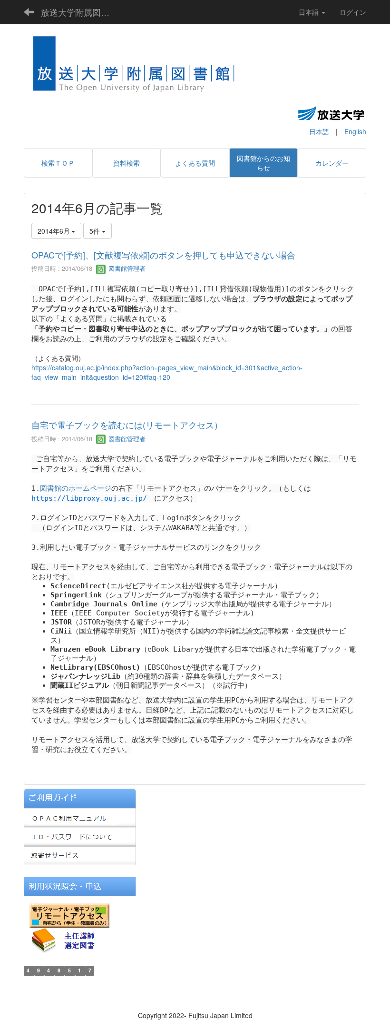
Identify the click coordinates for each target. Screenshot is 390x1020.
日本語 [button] (310, 12)
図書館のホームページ (75, 488)
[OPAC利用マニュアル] (80, 817)
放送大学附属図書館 (79, 12)
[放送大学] (331, 113)
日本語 (319, 131)
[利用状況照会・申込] (80, 886)
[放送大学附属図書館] (134, 67)
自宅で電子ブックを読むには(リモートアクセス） (127, 424)
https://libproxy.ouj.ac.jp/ (89, 498)
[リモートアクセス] (69, 915)
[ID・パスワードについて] (80, 836)
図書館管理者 (126, 268)
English (355, 131)
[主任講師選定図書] (71, 939)
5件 (95, 231)
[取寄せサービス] (80, 855)
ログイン (353, 12)
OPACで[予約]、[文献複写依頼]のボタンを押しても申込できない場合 (163, 254)
